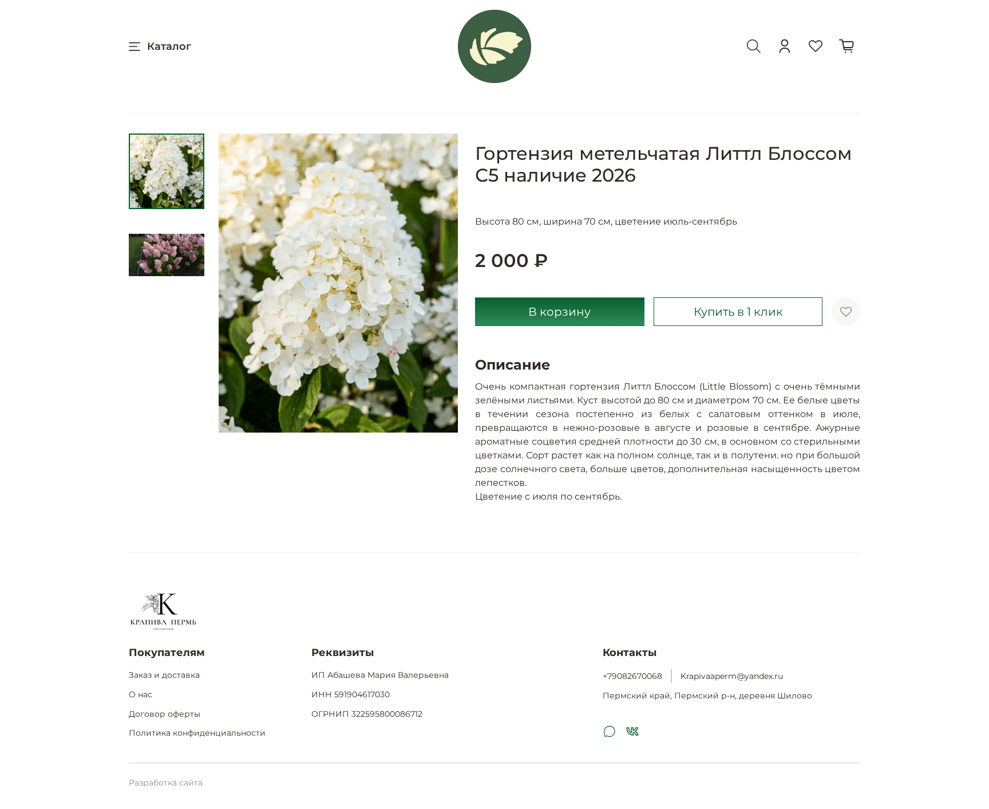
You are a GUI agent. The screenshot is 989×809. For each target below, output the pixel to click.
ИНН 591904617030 (350, 694)
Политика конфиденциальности (197, 733)
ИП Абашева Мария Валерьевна (380, 675)
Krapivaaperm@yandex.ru (732, 676)
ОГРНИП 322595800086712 (366, 714)
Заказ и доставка (164, 675)
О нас (140, 694)
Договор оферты (164, 714)
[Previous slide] (241, 283)
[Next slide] (435, 283)
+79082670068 (632, 676)
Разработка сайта (166, 782)
